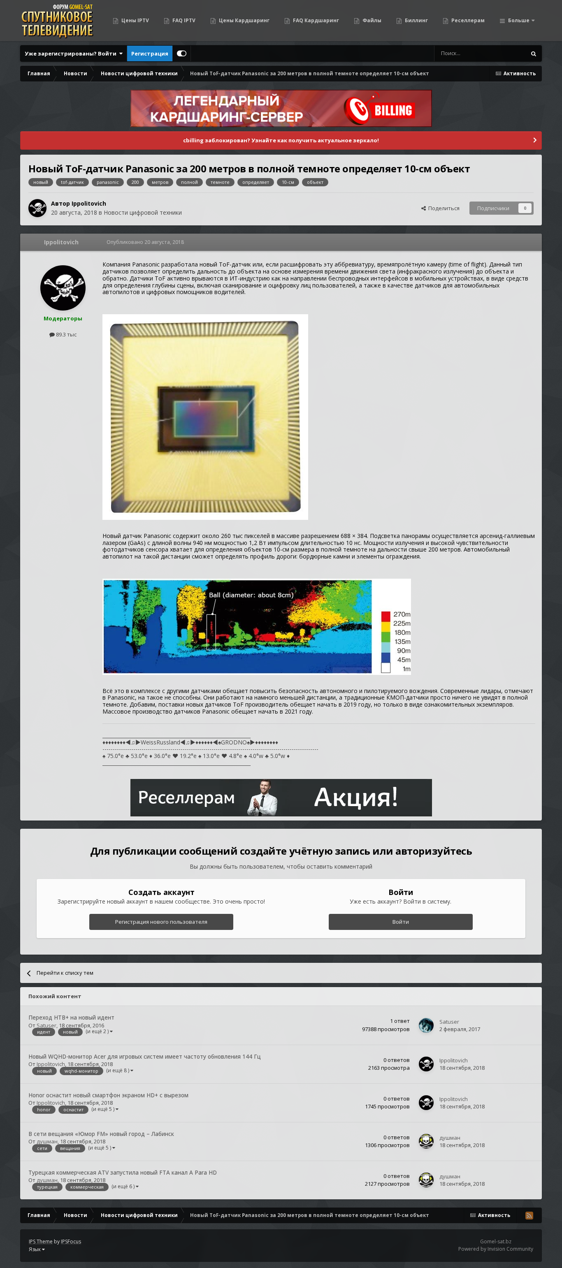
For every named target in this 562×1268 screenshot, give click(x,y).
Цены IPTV (134, 20)
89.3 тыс (66, 334)
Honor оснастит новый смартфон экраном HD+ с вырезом (108, 1095)
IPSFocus (71, 1241)
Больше (519, 20)
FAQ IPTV (183, 20)
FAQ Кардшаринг (315, 20)
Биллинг (416, 20)
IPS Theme (41, 1241)
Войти (400, 921)
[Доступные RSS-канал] (529, 1215)
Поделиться (443, 208)
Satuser (46, 1025)
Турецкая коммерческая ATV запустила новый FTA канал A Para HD (122, 1172)
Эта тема (504, 53)
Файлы (371, 20)
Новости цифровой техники (143, 212)
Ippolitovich (89, 203)
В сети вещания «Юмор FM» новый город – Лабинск (101, 1134)
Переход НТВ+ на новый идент (71, 1017)
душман (47, 1141)
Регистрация (149, 53)
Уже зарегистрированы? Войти (72, 53)
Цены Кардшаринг (243, 20)
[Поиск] (533, 53)
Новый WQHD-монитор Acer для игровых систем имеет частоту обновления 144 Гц (144, 1056)
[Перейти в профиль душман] (426, 1141)
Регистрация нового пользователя (161, 921)
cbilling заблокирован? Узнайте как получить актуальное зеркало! (281, 140)
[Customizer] (181, 53)
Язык (35, 1249)
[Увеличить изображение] (205, 416)
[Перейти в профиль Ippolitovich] (37, 208)
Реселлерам (467, 20)
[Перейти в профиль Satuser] (426, 1025)
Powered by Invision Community (495, 1248)
